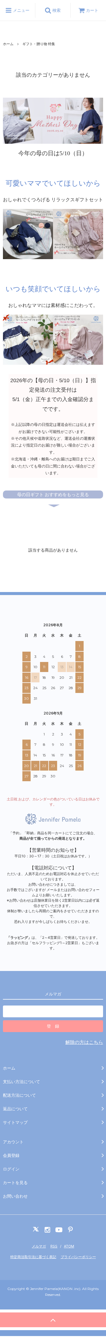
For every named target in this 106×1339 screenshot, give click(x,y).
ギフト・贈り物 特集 (38, 44)
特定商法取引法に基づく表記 (33, 1257)
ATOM (69, 1246)
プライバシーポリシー (78, 1257)
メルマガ (39, 1246)
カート (92, 10)
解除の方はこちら (84, 1042)
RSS (53, 1246)
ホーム (8, 44)
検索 (56, 10)
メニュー (20, 10)
